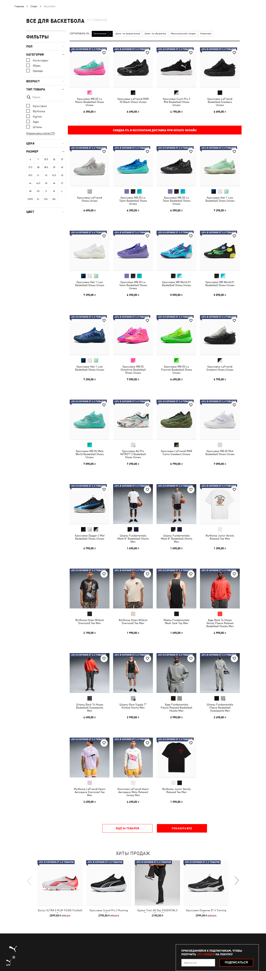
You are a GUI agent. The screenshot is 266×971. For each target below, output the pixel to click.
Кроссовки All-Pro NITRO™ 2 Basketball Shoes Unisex (133, 454)
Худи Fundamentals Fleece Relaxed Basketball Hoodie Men (176, 707)
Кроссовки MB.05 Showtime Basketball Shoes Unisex (133, 369)
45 (46, 183)
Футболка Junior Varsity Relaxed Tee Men (220, 537)
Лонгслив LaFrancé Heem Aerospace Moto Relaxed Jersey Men (133, 792)
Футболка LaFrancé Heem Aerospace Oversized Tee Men (89, 792)
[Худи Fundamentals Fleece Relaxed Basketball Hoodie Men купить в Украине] (176, 673)
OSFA (30, 199)
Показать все (182, 828)
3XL (54, 199)
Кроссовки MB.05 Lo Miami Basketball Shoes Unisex (89, 102)
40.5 (30, 175)
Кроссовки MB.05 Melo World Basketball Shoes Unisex (90, 454)
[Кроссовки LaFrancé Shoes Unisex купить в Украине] (89, 166)
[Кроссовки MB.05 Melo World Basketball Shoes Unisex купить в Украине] (89, 419)
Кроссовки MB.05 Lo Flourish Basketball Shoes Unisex (176, 369)
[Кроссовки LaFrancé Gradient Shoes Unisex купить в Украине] (220, 335)
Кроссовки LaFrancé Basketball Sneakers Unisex (219, 102)
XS (38, 191)
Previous (29, 880)
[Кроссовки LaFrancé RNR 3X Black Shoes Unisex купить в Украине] (133, 67)
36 (54, 159)
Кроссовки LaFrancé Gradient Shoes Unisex (219, 368)
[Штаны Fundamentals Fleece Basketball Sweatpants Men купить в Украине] (220, 673)
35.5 (46, 159)
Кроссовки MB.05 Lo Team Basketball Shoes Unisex (133, 200)
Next (236, 880)
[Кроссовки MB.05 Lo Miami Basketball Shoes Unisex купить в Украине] (89, 67)
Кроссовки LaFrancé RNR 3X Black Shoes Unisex (133, 100)
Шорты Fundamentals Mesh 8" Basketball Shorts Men (133, 538)
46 (54, 183)
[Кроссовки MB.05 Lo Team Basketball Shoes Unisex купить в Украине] (133, 166)
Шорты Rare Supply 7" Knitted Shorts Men (133, 706)
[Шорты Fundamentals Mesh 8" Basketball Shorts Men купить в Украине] (133, 504)
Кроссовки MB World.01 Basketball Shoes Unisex (176, 284)
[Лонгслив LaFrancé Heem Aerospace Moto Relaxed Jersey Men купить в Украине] (133, 757)
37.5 (30, 167)
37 (62, 159)
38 (38, 167)
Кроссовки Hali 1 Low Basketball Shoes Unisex (220, 199)
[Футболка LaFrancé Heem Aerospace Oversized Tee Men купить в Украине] (89, 757)
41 (38, 175)
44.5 (38, 183)
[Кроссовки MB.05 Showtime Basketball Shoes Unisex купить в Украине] (133, 335)
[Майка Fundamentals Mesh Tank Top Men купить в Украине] (176, 588)
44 (30, 183)
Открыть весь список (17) (40, 133)
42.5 (54, 175)
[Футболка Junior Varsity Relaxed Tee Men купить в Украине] (220, 504)
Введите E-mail (190, 963)
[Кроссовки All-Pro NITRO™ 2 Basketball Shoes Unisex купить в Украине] (133, 419)
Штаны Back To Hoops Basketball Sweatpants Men (89, 707)
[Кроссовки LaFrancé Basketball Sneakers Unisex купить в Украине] (220, 67)
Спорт (33, 6)
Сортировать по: (80, 33)
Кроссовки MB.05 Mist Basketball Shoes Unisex (220, 452)
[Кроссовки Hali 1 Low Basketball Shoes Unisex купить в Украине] (220, 166)
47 (62, 183)
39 (54, 167)
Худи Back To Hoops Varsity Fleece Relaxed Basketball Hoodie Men (220, 623)
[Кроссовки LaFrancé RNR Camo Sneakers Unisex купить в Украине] (176, 419)
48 (30, 191)
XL (38, 199)
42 (46, 175)
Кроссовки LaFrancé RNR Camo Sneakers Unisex (176, 452)
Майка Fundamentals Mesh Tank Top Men (176, 621)
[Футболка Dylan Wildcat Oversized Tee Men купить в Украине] (89, 588)
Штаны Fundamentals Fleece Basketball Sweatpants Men (220, 707)
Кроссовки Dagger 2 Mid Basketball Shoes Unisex (89, 537)
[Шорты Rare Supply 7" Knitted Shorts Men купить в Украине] (133, 673)
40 (62, 167)
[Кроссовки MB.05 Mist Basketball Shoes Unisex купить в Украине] (220, 419)
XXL (46, 199)
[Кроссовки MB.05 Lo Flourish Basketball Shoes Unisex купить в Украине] (176, 335)
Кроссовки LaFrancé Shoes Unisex (89, 199)
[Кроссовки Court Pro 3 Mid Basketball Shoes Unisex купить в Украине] (176, 67)
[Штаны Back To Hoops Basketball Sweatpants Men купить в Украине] (89, 673)
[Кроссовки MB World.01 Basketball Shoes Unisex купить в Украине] (176, 250)
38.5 (46, 167)
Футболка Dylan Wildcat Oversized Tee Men (89, 621)
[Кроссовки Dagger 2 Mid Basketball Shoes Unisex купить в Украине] (89, 504)
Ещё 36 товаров (127, 828)
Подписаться (236, 962)
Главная (19, 6)
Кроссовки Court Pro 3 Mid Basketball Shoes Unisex (176, 102)
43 (62, 175)
